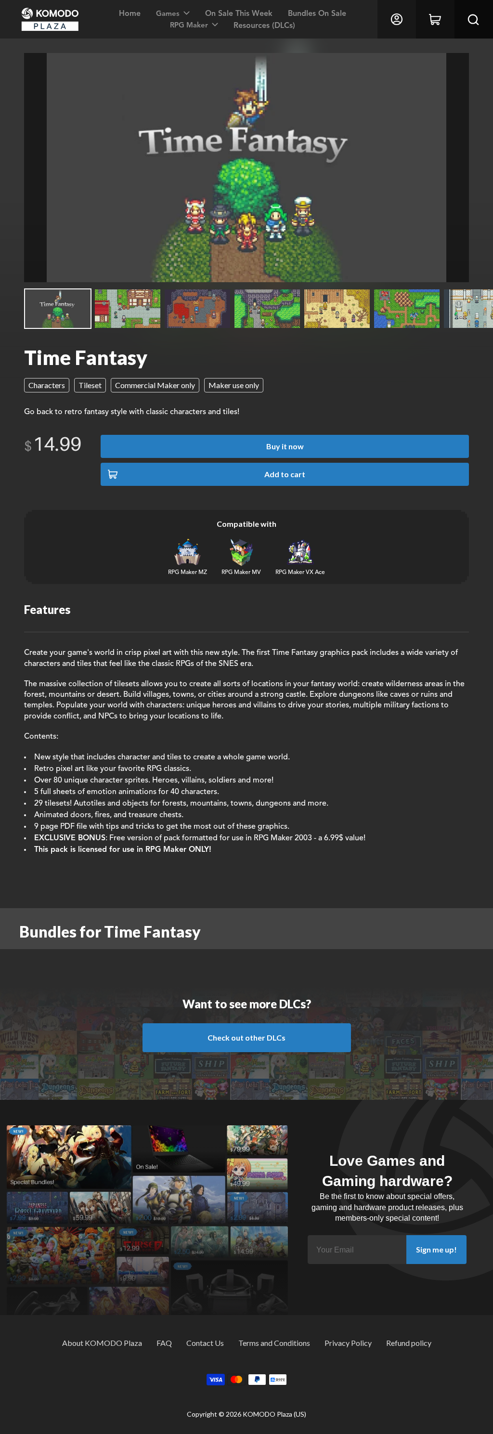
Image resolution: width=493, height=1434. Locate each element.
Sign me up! (436, 1249)
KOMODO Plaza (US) (274, 1414)
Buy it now (285, 446)
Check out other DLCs (246, 1037)
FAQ (164, 1342)
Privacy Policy (348, 1342)
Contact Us (205, 1342)
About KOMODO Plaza (102, 1342)
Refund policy (408, 1342)
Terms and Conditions (274, 1342)
